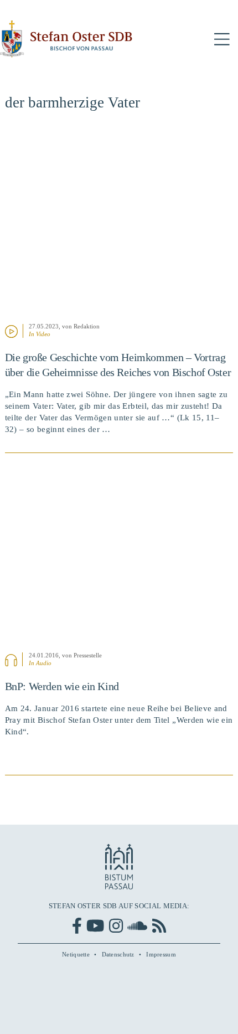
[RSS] (159, 926)
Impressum (161, 954)
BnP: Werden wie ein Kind (62, 686)
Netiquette (76, 954)
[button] (222, 39)
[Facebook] (77, 926)
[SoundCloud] (137, 926)
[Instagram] (116, 926)
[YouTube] (95, 926)
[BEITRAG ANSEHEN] (119, 223)
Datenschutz (118, 954)
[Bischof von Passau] (66, 39)
